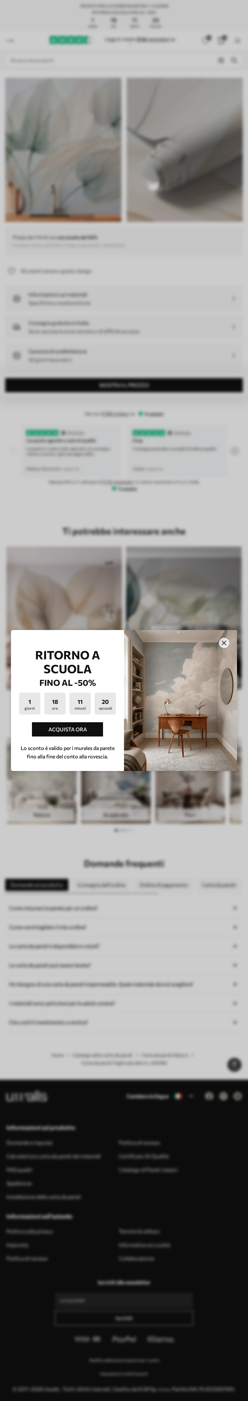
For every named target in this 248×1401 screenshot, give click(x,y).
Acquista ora (67, 729)
